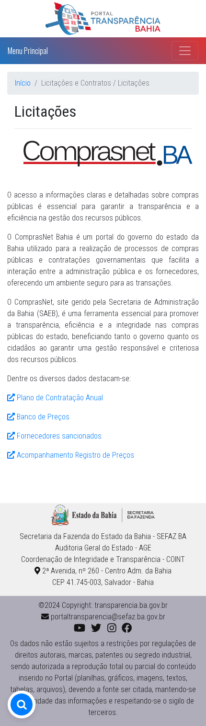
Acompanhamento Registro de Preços (74, 455)
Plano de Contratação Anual (59, 397)
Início (23, 83)
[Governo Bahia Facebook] (127, 628)
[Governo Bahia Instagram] (111, 628)
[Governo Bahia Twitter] (96, 628)
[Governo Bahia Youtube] (79, 628)
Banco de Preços (42, 416)
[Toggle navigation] (185, 50)
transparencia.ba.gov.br (131, 605)
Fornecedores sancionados (58, 435)
